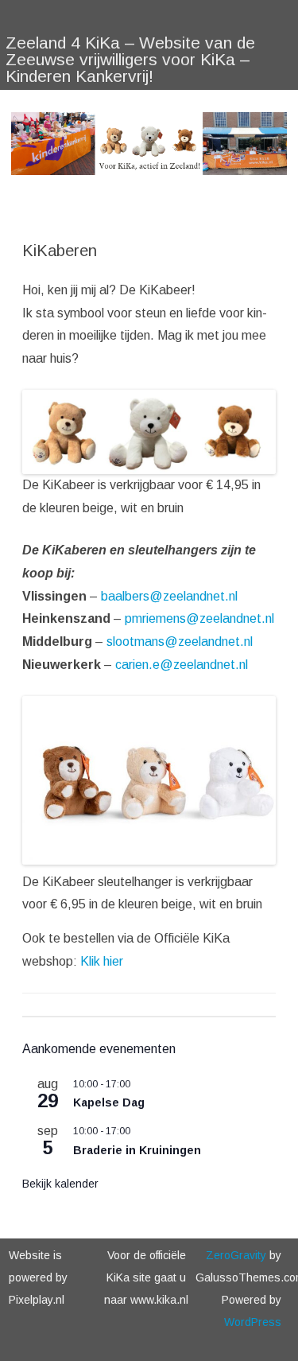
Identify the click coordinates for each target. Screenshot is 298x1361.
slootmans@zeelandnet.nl (179, 641)
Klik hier (101, 961)
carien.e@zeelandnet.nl (181, 664)
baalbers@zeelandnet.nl (169, 596)
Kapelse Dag (109, 1102)
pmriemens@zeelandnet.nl (199, 618)
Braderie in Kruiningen (137, 1150)
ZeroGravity (236, 1255)
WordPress (252, 1322)
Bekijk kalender (60, 1183)
